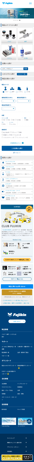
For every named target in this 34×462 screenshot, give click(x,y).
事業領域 (19, 387)
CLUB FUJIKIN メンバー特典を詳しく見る (17, 259)
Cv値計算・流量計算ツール (24, 346)
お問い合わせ (17, 321)
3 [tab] (17, 20)
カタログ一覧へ (22, 74)
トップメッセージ (22, 383)
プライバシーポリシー (13, 447)
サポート (5, 342)
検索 (25, 68)
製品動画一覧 (5, 352)
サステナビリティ (6, 387)
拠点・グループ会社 (7, 390)
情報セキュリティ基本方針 (14, 442)
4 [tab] (19, 20)
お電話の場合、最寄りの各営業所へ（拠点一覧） (16, 303)
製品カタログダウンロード (9, 365)
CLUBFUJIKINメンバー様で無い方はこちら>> (15, 300)
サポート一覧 (5, 356)
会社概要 (4, 383)
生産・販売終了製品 (22, 352)
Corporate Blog (5, 426)
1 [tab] (14, 20)
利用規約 (9, 451)
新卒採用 (4, 409)
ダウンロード (6, 361)
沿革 (18, 390)
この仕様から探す (17, 148)
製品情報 (5, 329)
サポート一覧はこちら (17, 279)
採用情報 (5, 404)
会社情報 (5, 379)
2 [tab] (16, 20)
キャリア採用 (21, 409)
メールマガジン (21, 426)
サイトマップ (10, 438)
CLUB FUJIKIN (7, 230)
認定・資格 (20, 394)
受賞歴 (3, 394)
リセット (18, 152)
